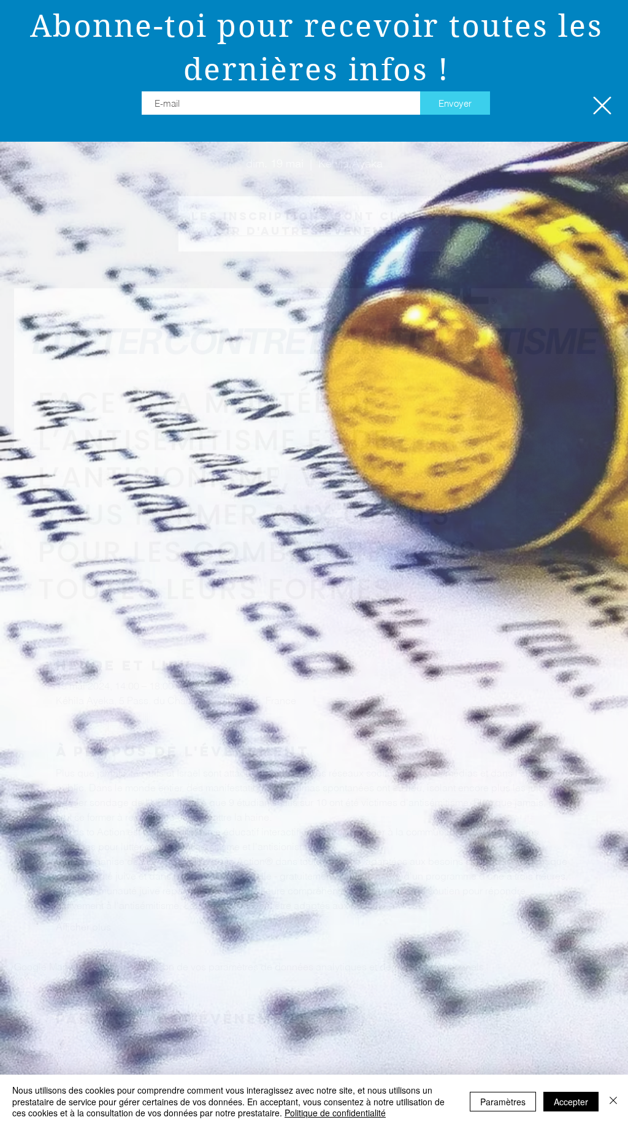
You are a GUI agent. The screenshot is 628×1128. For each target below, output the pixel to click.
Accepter (571, 1101)
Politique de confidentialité (335, 1113)
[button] (602, 105)
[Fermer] (613, 1101)
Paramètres (503, 1101)
